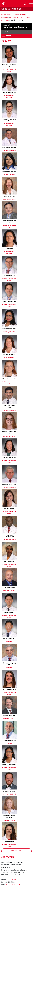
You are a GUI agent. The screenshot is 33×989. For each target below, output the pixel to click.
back (6, 32)
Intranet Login (16, 851)
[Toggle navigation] (30, 3)
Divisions (5, 17)
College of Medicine (11, 8)
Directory (5, 20)
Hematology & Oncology (20, 17)
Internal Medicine (21, 14)
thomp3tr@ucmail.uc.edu (15, 884)
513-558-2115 (12, 880)
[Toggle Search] (25, 3)
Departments (7, 14)
